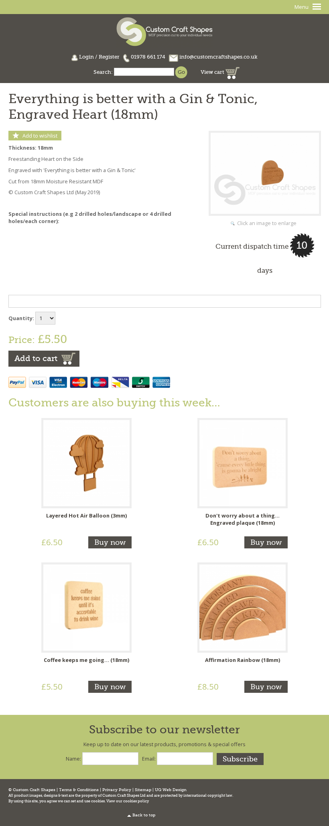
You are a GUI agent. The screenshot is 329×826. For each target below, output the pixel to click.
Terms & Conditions (79, 789)
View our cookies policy (127, 801)
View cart (213, 72)
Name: (73, 758)
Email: (149, 758)
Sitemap (143, 789)
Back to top (143, 815)
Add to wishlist (39, 135)
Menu (301, 6)
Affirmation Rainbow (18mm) (242, 660)
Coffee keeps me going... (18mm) (86, 660)
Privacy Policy (116, 789)
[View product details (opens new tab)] (86, 462)
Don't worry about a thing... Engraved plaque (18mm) (242, 519)
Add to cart (35, 358)
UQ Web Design (171, 789)
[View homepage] (164, 31)
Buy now (110, 542)
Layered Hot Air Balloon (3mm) (86, 515)
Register (109, 57)
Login (86, 57)
